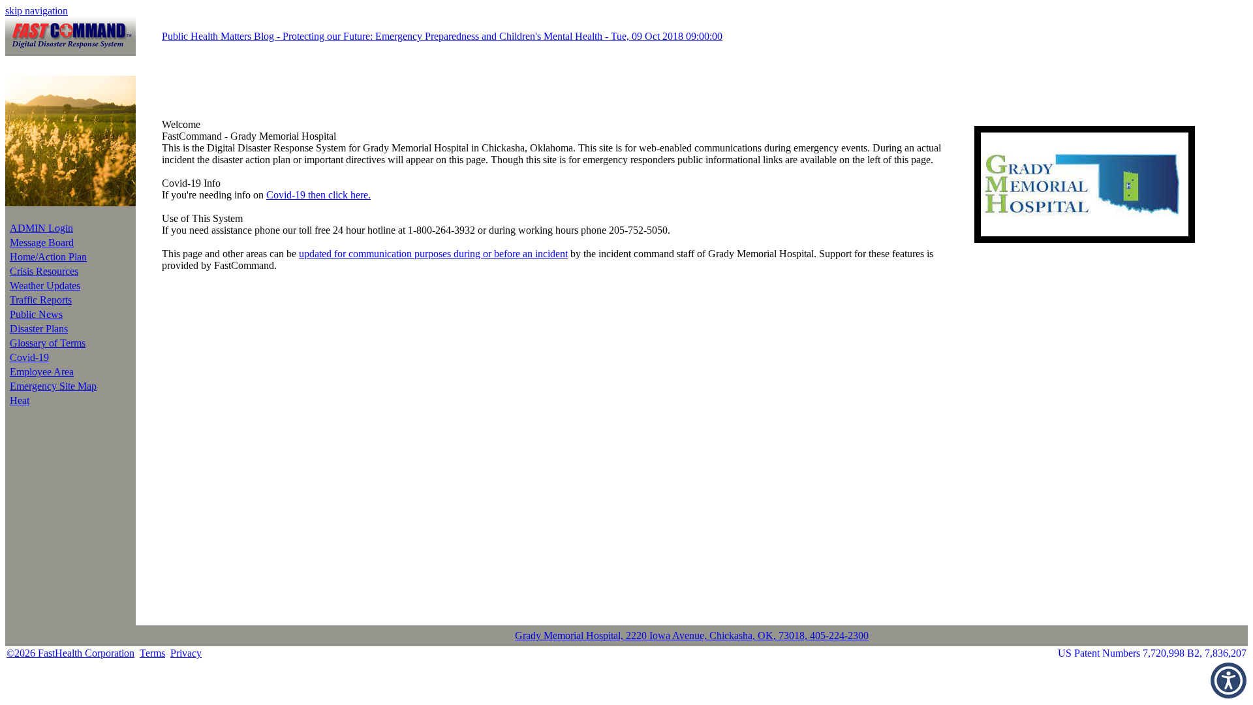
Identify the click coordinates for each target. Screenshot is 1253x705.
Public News (36, 314)
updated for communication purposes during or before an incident (433, 253)
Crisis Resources (44, 271)
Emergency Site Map (53, 386)
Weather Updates (45, 285)
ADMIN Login (41, 228)
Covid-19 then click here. (318, 194)
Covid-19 (29, 357)
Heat (19, 400)
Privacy (186, 653)
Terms (152, 653)
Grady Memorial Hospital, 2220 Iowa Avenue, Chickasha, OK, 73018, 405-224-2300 (692, 635)
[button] (1228, 680)
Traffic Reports (41, 300)
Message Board (42, 242)
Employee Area (42, 371)
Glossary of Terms (47, 343)
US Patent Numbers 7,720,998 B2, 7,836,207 (1152, 653)
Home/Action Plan (48, 256)
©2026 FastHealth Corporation (70, 653)
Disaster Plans (39, 328)
